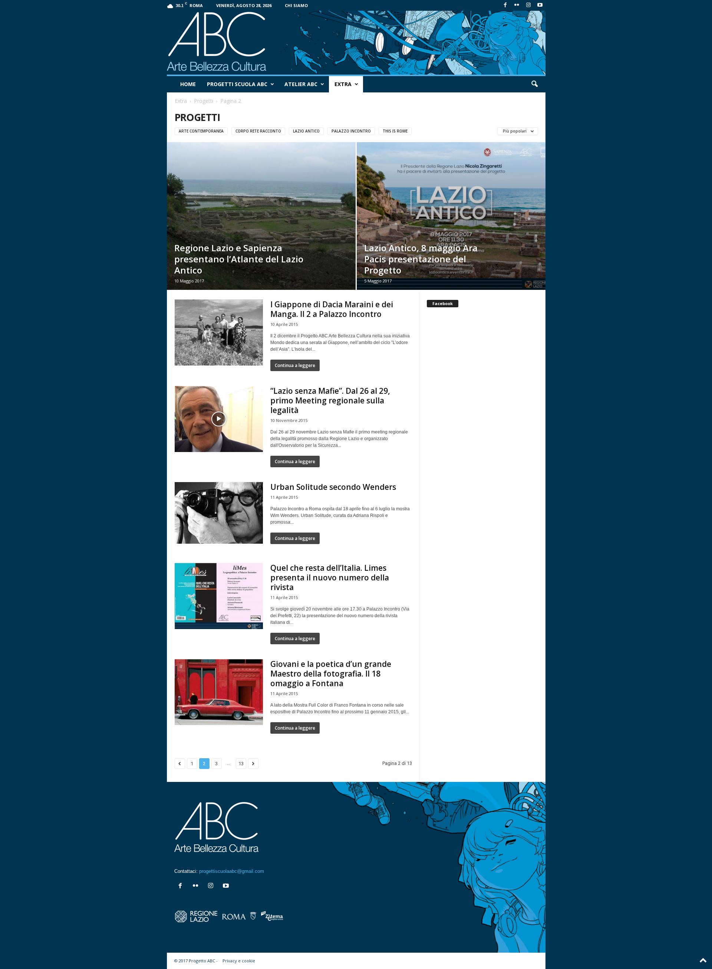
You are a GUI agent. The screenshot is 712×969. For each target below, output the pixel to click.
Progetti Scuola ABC (237, 84)
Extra (343, 84)
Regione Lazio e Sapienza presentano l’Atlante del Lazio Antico (238, 259)
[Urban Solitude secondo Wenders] (219, 513)
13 (241, 763)
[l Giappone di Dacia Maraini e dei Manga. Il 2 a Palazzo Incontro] (219, 332)
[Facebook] (505, 5)
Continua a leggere (295, 365)
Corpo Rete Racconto (258, 131)
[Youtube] (539, 5)
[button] (534, 84)
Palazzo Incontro (351, 131)
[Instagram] (528, 5)
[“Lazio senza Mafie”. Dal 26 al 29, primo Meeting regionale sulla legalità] (219, 419)
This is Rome (395, 131)
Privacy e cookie (238, 960)
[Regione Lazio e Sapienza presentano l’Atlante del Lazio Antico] (261, 216)
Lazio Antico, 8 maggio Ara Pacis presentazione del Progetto (421, 259)
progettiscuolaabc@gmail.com (231, 871)
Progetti (203, 100)
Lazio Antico (306, 131)
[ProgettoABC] (356, 43)
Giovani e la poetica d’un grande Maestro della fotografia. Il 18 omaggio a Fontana (330, 673)
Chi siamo (296, 5)
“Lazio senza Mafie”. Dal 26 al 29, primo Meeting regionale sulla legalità (330, 400)
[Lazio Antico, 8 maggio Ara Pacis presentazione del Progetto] (451, 216)
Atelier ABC (300, 84)
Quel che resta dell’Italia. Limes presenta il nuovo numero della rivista (329, 577)
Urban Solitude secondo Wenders (333, 487)
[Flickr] (516, 5)
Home (188, 84)
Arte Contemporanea (201, 131)
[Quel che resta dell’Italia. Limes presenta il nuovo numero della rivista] (219, 596)
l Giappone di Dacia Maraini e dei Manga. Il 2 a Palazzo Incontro (331, 309)
